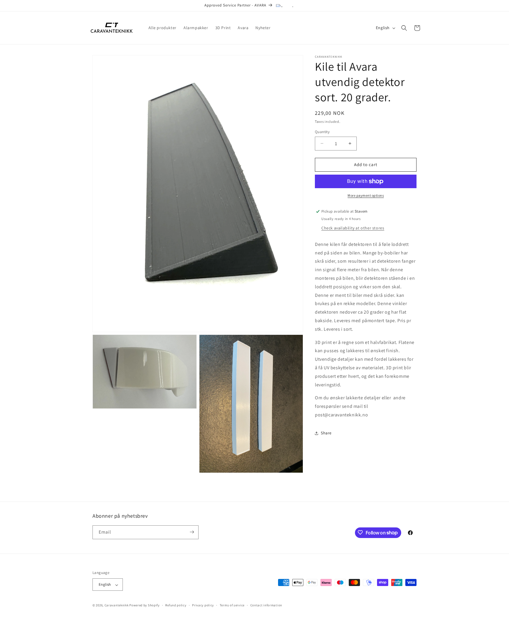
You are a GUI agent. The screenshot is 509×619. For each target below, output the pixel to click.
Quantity (322, 131)
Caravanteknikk (117, 605)
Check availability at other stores (352, 228)
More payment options (366, 195)
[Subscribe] (191, 532)
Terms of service (232, 605)
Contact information (266, 605)
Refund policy (175, 605)
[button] (404, 27)
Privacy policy (203, 605)
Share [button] (326, 433)
